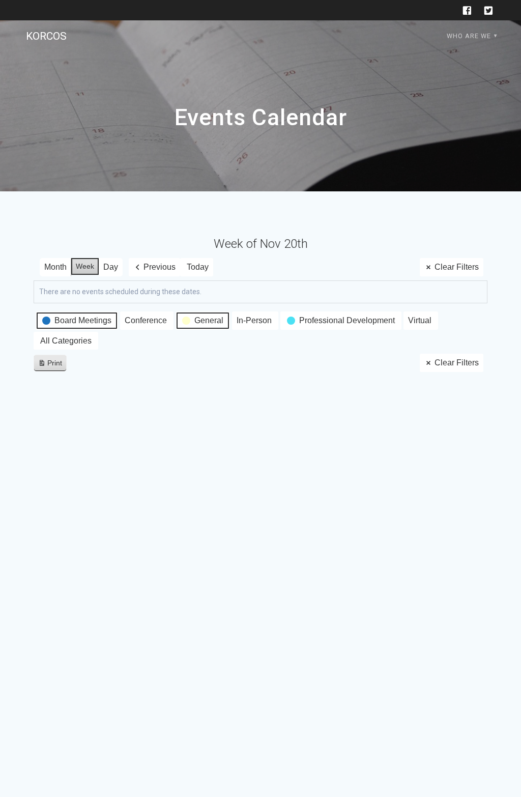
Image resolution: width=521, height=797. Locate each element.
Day (110, 267)
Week (85, 266)
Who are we (469, 36)
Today (198, 267)
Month (55, 267)
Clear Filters (457, 267)
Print (50, 365)
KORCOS (46, 36)
